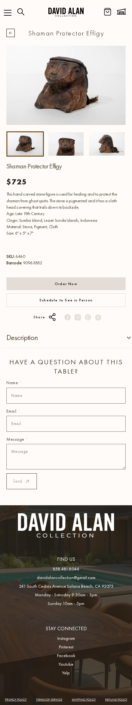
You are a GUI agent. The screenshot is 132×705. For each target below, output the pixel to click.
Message (17, 439)
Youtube (66, 664)
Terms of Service (49, 699)
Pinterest (66, 647)
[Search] (20, 12)
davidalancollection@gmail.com (66, 577)
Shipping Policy (84, 699)
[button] (8, 13)
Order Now (66, 283)
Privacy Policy (16, 699)
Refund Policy (116, 699)
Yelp (66, 673)
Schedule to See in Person (66, 300)
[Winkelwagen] (107, 12)
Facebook (66, 655)
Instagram (66, 638)
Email (13, 411)
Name (14, 382)
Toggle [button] (124, 337)
